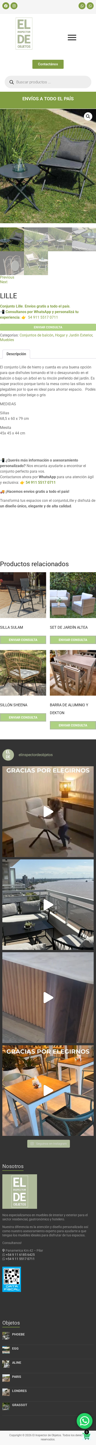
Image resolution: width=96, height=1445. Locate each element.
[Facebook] (5, 5)
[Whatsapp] (82, 5)
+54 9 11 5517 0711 (20, 1259)
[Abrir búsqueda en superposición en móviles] (48, 82)
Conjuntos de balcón (36, 335)
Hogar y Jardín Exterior (73, 335)
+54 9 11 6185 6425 (20, 1255)
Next (3, 282)
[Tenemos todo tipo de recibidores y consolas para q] (47, 997)
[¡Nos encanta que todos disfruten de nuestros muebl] (47, 811)
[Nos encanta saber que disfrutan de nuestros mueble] (47, 1090)
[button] (88, 116)
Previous (7, 277)
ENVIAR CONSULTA (48, 327)
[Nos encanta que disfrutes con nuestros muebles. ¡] (47, 904)
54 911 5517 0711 (43, 317)
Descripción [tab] (16, 354)
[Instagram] (13, 5)
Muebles (7, 340)
